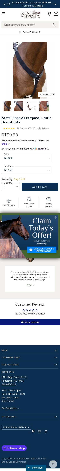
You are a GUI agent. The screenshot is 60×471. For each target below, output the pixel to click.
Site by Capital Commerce (14, 461)
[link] (30, 235)
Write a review (30, 322)
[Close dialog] (56, 217)
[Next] (55, 4)
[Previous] (4, 4)
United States (15, 427)
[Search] (54, 24)
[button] (30, 148)
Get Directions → (10, 408)
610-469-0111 (9, 384)
